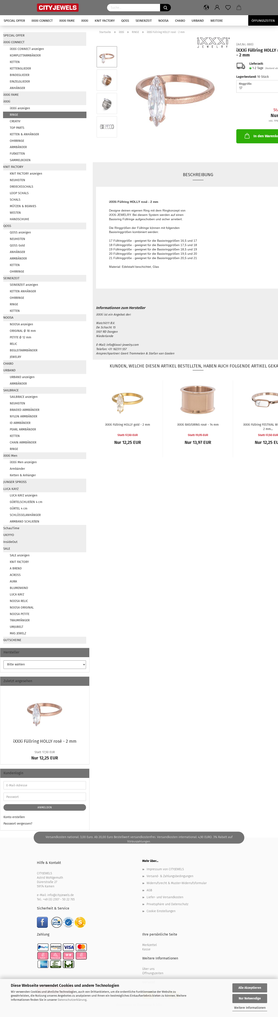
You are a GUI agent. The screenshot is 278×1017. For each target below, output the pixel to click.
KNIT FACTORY (105, 21)
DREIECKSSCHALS (21, 187)
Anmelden (45, 807)
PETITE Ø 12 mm (20, 337)
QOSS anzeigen (20, 232)
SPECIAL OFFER (14, 21)
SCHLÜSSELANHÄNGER (25, 515)
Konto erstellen (14, 817)
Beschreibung (198, 174)
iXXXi (84, 21)
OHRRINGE (17, 141)
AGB (149, 890)
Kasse (146, 949)
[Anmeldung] (217, 7)
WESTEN (15, 213)
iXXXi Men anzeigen (23, 462)
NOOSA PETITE (19, 614)
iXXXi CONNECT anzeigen (27, 49)
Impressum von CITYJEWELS (165, 869)
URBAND (198, 21)
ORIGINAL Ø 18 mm (23, 331)
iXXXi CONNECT (42, 21)
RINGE (14, 115)
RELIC (13, 344)
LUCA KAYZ (11, 489)
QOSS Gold (17, 245)
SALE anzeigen (20, 555)
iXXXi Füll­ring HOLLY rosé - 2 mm (44, 741)
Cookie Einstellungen (161, 911)
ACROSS (15, 575)
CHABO (180, 21)
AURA (13, 581)
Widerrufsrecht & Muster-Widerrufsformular (177, 883)
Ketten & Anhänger (23, 475)
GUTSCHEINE (12, 640)
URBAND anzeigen (22, 377)
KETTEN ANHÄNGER (23, 291)
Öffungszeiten (263, 21)
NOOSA (163, 21)
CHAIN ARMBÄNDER (23, 442)
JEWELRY (15, 357)
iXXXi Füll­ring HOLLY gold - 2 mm (127, 425)
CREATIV (15, 121)
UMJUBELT (16, 627)
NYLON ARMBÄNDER (23, 416)
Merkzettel (149, 945)
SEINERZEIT (144, 21)
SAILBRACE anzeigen (24, 397)
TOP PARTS (17, 128)
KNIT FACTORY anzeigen (26, 173)
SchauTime (11, 528)
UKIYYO (8, 535)
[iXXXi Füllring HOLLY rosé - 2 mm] (175, 92)
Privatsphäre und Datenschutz (167, 904)
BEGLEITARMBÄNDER (23, 350)
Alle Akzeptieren (249, 988)
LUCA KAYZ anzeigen (23, 495)
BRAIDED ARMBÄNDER (24, 410)
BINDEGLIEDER (19, 75)
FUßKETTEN (17, 153)
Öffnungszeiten (152, 973)
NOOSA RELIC (19, 601)
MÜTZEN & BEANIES (23, 206)
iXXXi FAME (67, 21)
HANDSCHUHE (19, 219)
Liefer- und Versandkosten (165, 897)
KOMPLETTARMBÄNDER (25, 55)
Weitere (216, 21)
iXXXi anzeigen (20, 108)
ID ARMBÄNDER (20, 423)
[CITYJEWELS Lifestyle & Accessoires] (69, 7)
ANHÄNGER (17, 88)
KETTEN (15, 62)
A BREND (16, 568)
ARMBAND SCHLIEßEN (24, 521)
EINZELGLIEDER (20, 81)
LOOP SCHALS (19, 193)
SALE (6, 549)
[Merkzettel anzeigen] (228, 7)
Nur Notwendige (250, 998)
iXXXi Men (10, 456)
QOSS (125, 21)
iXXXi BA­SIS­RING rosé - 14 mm (198, 425)
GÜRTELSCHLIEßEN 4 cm (26, 502)
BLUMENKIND (19, 588)
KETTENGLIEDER (20, 68)
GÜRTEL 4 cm (18, 508)
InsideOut (10, 542)
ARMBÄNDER (18, 147)
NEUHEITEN (17, 180)
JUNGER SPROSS (14, 482)
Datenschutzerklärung (72, 999)
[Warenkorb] (238, 7)
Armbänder (17, 469)
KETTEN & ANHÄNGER (24, 134)
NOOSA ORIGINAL (22, 607)
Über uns (148, 969)
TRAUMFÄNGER (20, 620)
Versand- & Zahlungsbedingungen (170, 876)
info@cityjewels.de (60, 895)
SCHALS (15, 200)
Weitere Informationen (250, 1008)
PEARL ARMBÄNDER (23, 429)
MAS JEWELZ (18, 633)
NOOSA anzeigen (21, 324)
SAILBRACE (11, 390)
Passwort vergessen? (17, 823)
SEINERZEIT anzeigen (24, 285)
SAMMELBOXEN (20, 160)
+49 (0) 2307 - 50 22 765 (59, 899)
